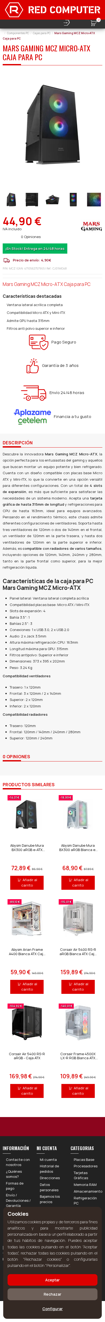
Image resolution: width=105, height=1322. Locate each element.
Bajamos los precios (50, 1199)
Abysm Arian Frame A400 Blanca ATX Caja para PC (27, 953)
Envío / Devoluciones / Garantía (18, 1200)
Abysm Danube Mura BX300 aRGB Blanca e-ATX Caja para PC (78, 849)
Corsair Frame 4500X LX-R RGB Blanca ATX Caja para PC (78, 1058)
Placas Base (84, 1159)
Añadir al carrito (29, 882)
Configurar (52, 1308)
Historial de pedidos (49, 1169)
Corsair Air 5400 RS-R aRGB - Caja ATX (27, 1056)
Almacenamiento (88, 1191)
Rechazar (52, 1294)
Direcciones (50, 1177)
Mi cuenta (48, 1159)
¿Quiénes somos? (14, 1174)
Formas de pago (14, 1186)
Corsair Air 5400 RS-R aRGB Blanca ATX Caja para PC (78, 953)
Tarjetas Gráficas (81, 1175)
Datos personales (49, 1187)
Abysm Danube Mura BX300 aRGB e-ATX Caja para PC (27, 849)
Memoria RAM (85, 1184)
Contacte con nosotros (18, 1162)
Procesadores (85, 1166)
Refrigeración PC (85, 1201)
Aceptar (52, 1279)
